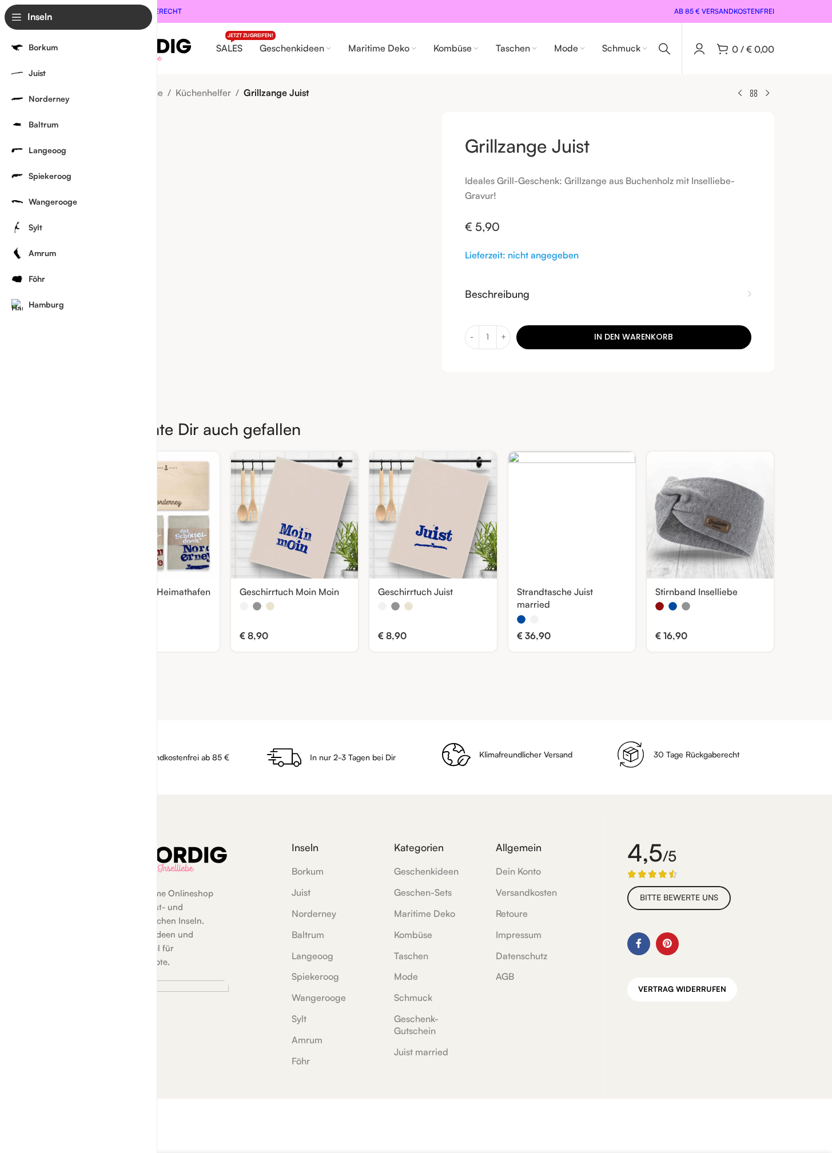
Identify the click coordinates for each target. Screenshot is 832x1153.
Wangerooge (319, 997)
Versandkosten (526, 892)
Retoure (512, 913)
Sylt (299, 1018)
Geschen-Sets (423, 892)
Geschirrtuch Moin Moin (289, 591)
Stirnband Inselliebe (696, 591)
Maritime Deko (424, 913)
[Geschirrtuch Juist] (432, 515)
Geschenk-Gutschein (416, 1024)
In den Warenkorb (633, 336)
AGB (505, 976)
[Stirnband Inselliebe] (710, 515)
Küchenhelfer (203, 92)
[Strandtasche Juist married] (571, 515)
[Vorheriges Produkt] (740, 94)
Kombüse (413, 934)
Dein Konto (518, 871)
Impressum (519, 934)
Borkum (308, 871)
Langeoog (312, 956)
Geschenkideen (426, 871)
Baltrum (308, 934)
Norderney (314, 913)
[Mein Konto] (699, 48)
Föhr (301, 1061)
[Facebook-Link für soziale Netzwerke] (638, 943)
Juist (301, 892)
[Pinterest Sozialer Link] (667, 943)
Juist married (421, 1052)
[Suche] (664, 48)
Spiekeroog (315, 976)
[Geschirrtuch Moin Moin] (294, 515)
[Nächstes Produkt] (767, 94)
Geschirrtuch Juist (415, 591)
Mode (406, 976)
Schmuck (413, 997)
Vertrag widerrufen (682, 989)
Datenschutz (521, 956)
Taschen (411, 956)
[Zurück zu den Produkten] (754, 94)
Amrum (307, 1040)
